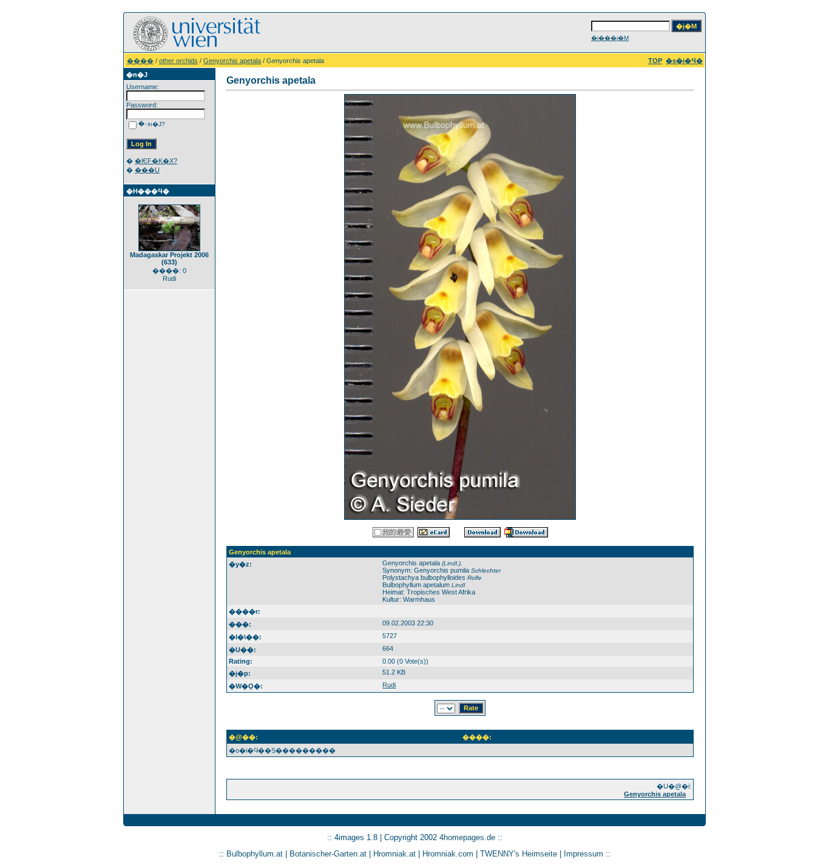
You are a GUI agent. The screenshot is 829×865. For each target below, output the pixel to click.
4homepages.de (467, 837)
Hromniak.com (447, 853)
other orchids (178, 60)
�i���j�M (610, 38)
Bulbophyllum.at (254, 853)
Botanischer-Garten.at (328, 853)
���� (140, 60)
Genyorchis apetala (232, 60)
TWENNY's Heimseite (518, 853)
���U (147, 169)
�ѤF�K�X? (156, 160)
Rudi (389, 684)
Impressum (583, 853)
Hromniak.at (394, 853)
